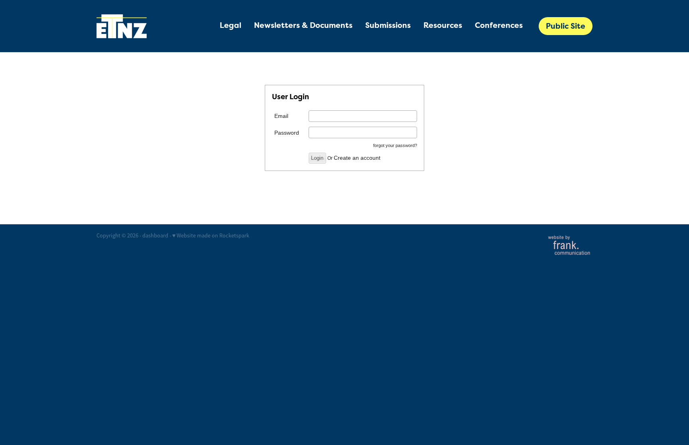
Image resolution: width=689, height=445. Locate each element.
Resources (442, 25)
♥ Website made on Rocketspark (210, 235)
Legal (230, 25)
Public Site (565, 26)
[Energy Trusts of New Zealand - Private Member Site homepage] (146, 26)
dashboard (155, 235)
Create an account (357, 158)
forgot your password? (395, 145)
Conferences (499, 25)
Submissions (388, 25)
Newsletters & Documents (303, 25)
